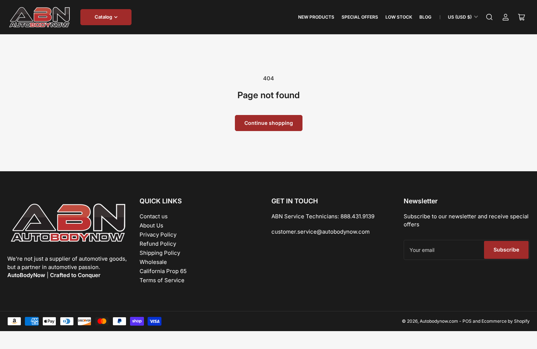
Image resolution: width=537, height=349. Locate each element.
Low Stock (398, 17)
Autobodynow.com (439, 321)
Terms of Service (162, 280)
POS (467, 321)
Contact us (154, 216)
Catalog (103, 17)
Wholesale (153, 261)
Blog (425, 17)
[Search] (489, 17)
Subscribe (506, 249)
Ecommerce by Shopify (505, 321)
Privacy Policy (158, 234)
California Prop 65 (163, 271)
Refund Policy (158, 243)
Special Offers (360, 17)
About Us (151, 225)
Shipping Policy (160, 252)
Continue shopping (268, 123)
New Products (316, 17)
